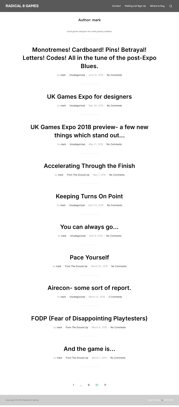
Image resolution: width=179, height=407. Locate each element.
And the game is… (89, 348)
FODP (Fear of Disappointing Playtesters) (89, 318)
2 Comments (115, 296)
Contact (116, 5)
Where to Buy (157, 5)
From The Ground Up (78, 174)
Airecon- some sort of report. (89, 287)
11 (105, 385)
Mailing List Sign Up (135, 5)
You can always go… (89, 226)
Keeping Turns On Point (89, 196)
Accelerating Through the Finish (89, 165)
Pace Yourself (89, 257)
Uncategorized (77, 75)
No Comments (114, 75)
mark (63, 75)
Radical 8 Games (22, 6)
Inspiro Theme (154, 400)
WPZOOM (168, 400)
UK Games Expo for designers (89, 96)
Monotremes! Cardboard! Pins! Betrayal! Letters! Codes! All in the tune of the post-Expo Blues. (89, 58)
